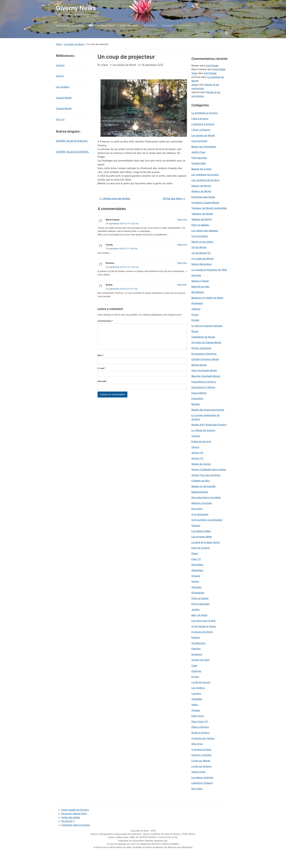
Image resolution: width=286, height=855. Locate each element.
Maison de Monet (201, 185)
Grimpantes (197, 592)
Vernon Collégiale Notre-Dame (208, 469)
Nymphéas (197, 564)
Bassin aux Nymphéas (203, 146)
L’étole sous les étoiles (114, 198)
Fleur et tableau (200, 224)
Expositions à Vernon (203, 387)
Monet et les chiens (202, 241)
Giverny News (76, 8)
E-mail (102, 368)
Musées (195, 404)
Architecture (198, 643)
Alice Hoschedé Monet (204, 370)
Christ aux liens (174, 198)
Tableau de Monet (201, 219)
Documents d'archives (203, 353)
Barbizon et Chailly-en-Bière (207, 297)
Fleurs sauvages (200, 603)
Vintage (195, 710)
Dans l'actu (197, 715)
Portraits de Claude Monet (206, 342)
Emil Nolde (212, 65)
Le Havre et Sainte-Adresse (206, 325)
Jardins (195, 609)
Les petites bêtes (201, 531)
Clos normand (199, 140)
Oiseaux (195, 525)
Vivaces (195, 575)
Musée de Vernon (201, 463)
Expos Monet (198, 392)
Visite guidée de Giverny (70, 25)
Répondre (182, 219)
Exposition (197, 398)
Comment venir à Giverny (176, 25)
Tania (194, 73)
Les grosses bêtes (201, 536)
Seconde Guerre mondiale (206, 497)
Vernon (60, 75)
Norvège (196, 275)
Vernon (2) (197, 452)
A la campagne (199, 514)
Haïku (194, 704)
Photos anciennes (201, 348)
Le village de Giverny (203, 430)
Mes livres (197, 743)
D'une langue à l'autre (203, 626)
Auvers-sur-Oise (200, 659)
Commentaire (105, 321)
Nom (101, 355)
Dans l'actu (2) (199, 721)
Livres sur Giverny (201, 766)
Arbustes (196, 587)
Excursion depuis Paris (101, 25)
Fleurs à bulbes (199, 598)
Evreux (195, 676)
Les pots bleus (199, 236)
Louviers (196, 693)
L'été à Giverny (199, 118)
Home (59, 44)
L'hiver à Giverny (200, 129)
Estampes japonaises (203, 196)
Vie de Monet (198, 247)
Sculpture (196, 654)
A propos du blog (201, 749)
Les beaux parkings (202, 777)
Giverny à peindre (201, 754)
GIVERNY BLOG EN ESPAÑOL (72, 151)
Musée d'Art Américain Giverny (208, 424)
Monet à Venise (200, 280)
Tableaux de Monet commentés (209, 208)
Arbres (195, 581)
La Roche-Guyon (200, 682)
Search (226, 33)
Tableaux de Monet (202, 213)
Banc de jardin (199, 615)
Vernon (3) (197, 458)
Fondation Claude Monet (205, 202)
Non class (196, 788)
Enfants (195, 637)
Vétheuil (195, 308)
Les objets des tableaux (204, 230)
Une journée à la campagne (206, 519)
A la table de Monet (202, 258)
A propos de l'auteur (202, 738)
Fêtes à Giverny (200, 726)
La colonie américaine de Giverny (205, 417)
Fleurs (194, 553)
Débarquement (199, 491)
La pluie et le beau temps (205, 542)
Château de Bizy (200, 480)
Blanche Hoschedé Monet (205, 376)
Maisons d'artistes (201, 503)
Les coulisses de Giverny (205, 180)
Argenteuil (197, 303)
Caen (194, 665)
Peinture (196, 648)
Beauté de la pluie (201, 168)
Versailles (196, 698)
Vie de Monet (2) (200, 252)
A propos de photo (202, 631)
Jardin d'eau (198, 152)
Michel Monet (199, 364)
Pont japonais (199, 157)
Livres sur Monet (200, 760)
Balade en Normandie (203, 486)
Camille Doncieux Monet (205, 359)
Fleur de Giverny (200, 547)
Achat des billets (128, 25)
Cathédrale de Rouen (203, 336)
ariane (104, 64)
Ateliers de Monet (201, 191)
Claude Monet (64, 97)
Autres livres (198, 771)
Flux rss (60, 119)
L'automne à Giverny (203, 124)
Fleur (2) (196, 559)
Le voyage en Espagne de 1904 (209, 269)
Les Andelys (62, 86)
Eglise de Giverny (201, 441)
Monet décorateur (201, 264)
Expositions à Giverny (203, 381)
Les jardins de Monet (74, 44)
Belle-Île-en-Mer (200, 286)
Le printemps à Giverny (204, 112)
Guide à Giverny (200, 732)
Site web (102, 381)
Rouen (194, 331)
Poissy (195, 314)
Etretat (195, 320)
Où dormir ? (150, 25)
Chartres (196, 671)
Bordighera (197, 292)
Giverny (60, 65)
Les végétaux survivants (205, 174)
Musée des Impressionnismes (207, 409)
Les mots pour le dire (203, 620)
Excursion (196, 508)
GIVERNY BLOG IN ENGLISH (72, 140)
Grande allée (198, 163)
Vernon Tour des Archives (205, 475)
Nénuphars (197, 570)
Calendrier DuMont (202, 782)
